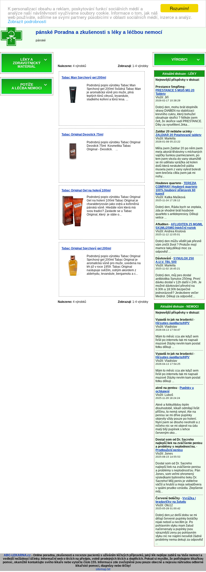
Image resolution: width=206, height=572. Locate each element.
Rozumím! (179, 8)
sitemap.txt (103, 569)
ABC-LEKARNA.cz (17, 555)
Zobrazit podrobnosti (27, 21)
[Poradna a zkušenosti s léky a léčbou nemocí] (11, 47)
